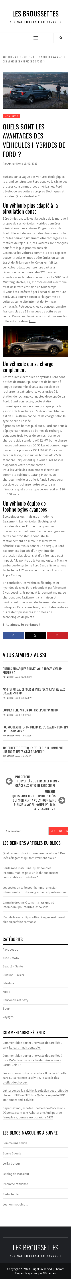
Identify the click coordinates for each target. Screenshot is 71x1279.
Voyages (8, 1017)
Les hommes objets (15, 1204)
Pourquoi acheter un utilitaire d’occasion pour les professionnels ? (35, 729)
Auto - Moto (11, 116)
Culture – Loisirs (13, 975)
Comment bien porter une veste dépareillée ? (32, 1043)
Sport (6, 1009)
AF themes (49, 1273)
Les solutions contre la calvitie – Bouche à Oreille (34, 1073)
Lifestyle (8, 983)
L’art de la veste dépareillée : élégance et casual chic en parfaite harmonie (34, 919)
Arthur (11, 163)
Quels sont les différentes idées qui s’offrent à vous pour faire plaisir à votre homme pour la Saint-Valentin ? (34, 800)
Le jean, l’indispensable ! (25, 1047)
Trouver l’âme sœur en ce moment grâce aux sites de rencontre (38, 781)
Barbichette (11, 1194)
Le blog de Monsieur (16, 1174)
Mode (6, 992)
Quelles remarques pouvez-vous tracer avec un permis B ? (32, 671)
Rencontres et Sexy (15, 1000)
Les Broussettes (35, 13)
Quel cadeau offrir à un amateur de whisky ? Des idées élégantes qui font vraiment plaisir (34, 855)
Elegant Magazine (26, 1273)
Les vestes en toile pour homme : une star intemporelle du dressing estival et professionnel (35, 890)
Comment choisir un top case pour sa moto (30, 710)
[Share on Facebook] (13, 635)
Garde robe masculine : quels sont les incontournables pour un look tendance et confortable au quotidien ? (30, 872)
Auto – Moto (11, 958)
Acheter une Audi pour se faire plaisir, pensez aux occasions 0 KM (34, 691)
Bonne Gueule (12, 1153)
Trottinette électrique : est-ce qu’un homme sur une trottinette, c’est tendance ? (33, 750)
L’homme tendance (15, 1184)
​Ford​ (32, 321)
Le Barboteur (11, 1163)
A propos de (10, 950)
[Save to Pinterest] (57, 635)
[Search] (61, 37)
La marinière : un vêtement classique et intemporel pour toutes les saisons (28, 904)
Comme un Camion (15, 1143)
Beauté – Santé (13, 966)
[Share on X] (35, 635)
